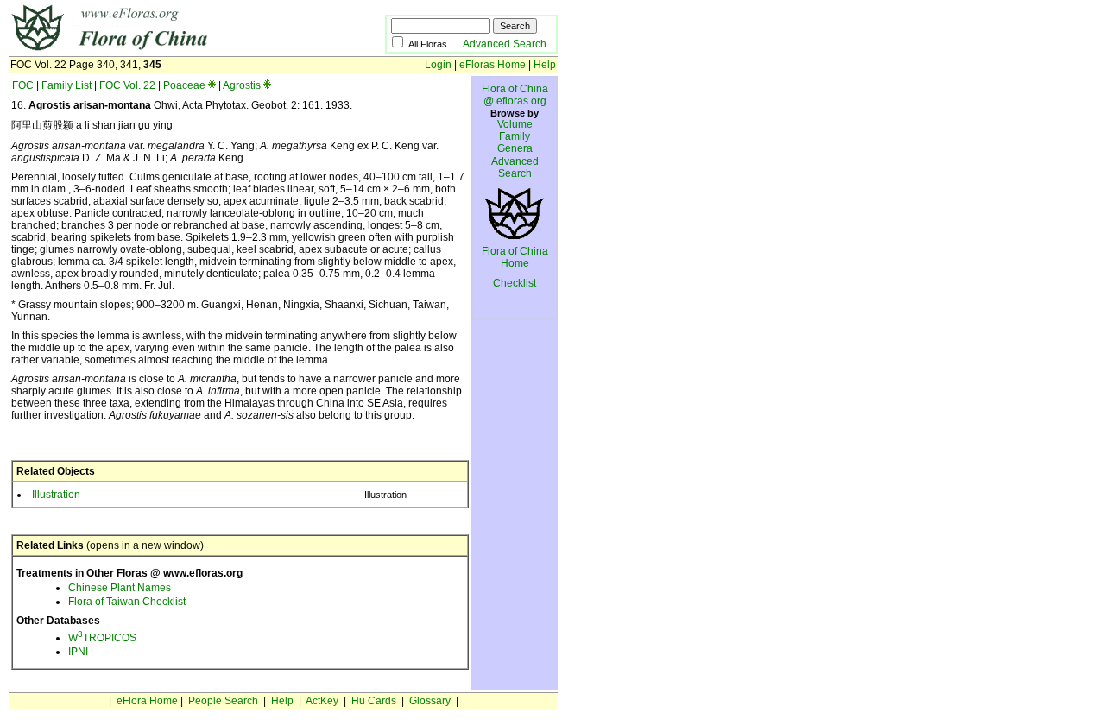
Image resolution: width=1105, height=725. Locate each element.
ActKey (322, 701)
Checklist (514, 283)
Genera (515, 148)
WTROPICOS (102, 638)
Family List (66, 85)
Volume (515, 124)
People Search (223, 701)
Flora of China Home (515, 257)
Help (545, 65)
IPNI (78, 652)
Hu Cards (373, 701)
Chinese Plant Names (119, 588)
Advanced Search (504, 44)
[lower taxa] (212, 85)
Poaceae (184, 85)
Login (438, 65)
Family (514, 136)
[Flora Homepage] (170, 50)
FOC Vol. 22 (127, 85)
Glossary (430, 701)
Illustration (56, 495)
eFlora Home (147, 701)
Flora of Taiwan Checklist (127, 602)
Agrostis (242, 85)
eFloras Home (492, 65)
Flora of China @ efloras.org (515, 95)
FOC (23, 85)
